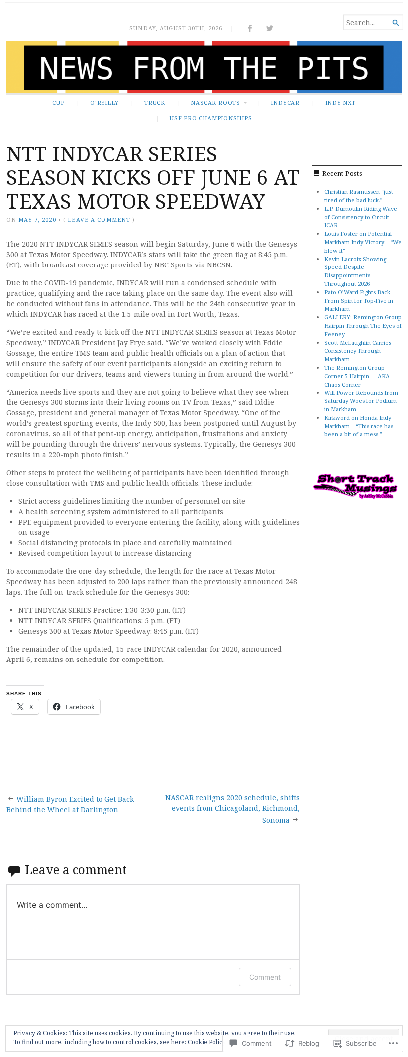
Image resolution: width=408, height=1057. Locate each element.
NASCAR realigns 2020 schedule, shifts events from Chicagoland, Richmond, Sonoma (232, 809)
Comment (265, 977)
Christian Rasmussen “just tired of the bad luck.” (358, 196)
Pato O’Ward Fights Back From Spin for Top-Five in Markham (358, 300)
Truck (154, 102)
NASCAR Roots (215, 102)
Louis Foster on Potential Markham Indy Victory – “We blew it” (363, 242)
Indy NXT (340, 102)
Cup (58, 102)
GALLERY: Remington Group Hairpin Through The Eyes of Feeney (363, 325)
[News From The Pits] (204, 67)
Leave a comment (99, 219)
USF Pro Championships (211, 118)
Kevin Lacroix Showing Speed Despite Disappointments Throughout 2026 (355, 271)
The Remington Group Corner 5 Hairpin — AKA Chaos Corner (357, 376)
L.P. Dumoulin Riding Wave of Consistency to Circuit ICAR (360, 217)
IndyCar (285, 102)
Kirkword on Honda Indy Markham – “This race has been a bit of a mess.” (358, 426)
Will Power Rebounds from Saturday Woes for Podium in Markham (361, 401)
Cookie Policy (207, 1042)
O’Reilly (104, 102)
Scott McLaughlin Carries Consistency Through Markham (357, 351)
